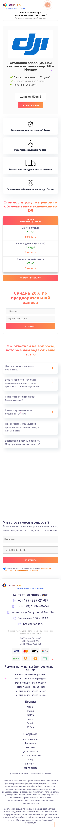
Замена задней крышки (30, 259)
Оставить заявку (30, 105)
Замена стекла (30, 227)
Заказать (30, 236)
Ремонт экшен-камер (29, 12)
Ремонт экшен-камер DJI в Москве (29, 15)
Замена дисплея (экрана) (30, 243)
